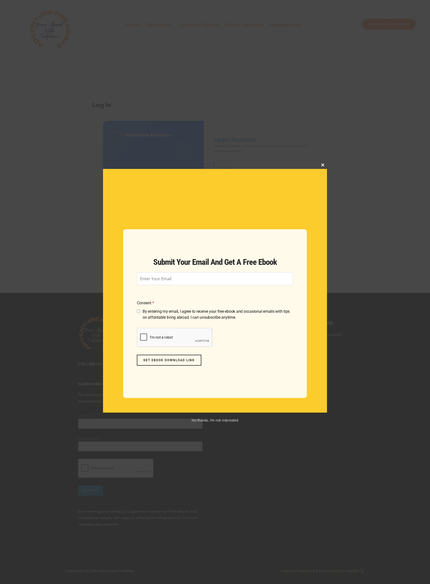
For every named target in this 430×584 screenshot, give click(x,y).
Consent (145, 303)
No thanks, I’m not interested (215, 420)
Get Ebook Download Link (169, 360)
